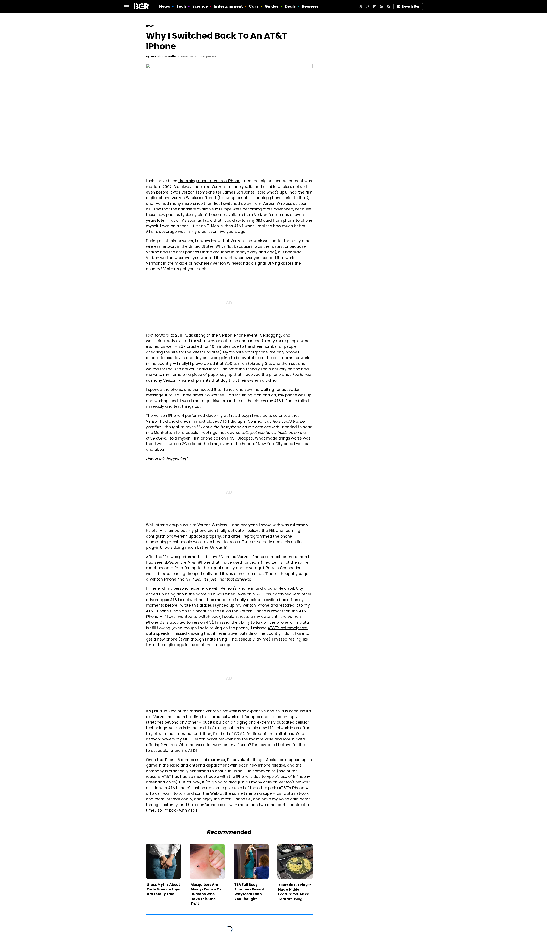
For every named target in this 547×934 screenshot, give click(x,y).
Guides (272, 6)
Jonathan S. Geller (163, 56)
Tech (181, 6)
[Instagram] (367, 6)
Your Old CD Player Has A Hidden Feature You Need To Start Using (294, 892)
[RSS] (388, 6)
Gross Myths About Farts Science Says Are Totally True (163, 889)
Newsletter (410, 6)
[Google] (381, 6)
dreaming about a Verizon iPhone (209, 181)
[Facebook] (354, 6)
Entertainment (228, 6)
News (164, 6)
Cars (253, 6)
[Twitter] (361, 6)
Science (200, 6)
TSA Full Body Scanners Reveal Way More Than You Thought (249, 891)
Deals (290, 6)
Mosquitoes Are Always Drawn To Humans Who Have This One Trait (206, 894)
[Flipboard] (374, 6)
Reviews (310, 6)
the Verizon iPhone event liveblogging (246, 336)
